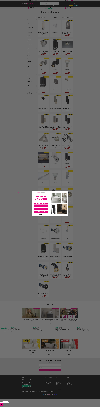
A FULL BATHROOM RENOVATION (41, 203)
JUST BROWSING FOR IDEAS (41, 211)
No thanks (41, 214)
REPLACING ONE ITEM (41, 206)
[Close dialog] (18, 192)
